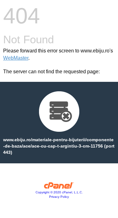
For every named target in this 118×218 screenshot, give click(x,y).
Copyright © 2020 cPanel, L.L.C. (59, 192)
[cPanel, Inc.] (59, 187)
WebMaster (15, 58)
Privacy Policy (59, 196)
